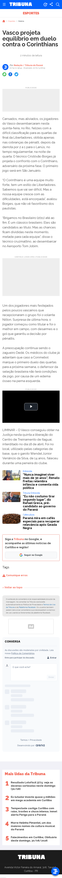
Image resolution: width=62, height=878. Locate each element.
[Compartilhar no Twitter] (16, 74)
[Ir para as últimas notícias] (45, 4)
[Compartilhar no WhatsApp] (4, 74)
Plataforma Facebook (27, 607)
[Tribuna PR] (31, 857)
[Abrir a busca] (58, 5)
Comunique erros (16, 575)
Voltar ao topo (13, 587)
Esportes (31, 13)
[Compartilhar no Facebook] (10, 74)
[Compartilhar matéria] (51, 4)
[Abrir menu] (4, 5)
